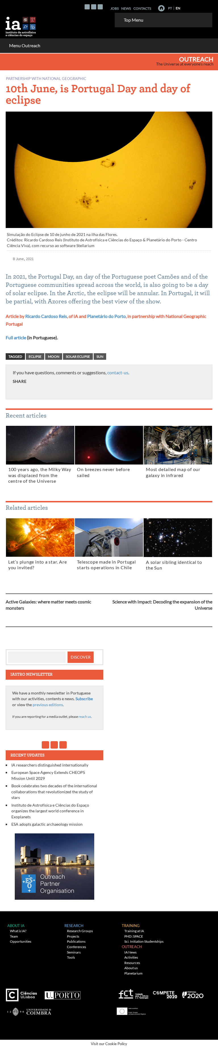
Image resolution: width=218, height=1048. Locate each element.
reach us (85, 716)
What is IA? (18, 931)
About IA (15, 925)
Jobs (114, 8)
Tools (71, 957)
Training (131, 925)
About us (131, 968)
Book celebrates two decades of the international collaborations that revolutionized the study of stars (54, 791)
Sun (100, 356)
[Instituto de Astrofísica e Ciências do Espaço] (21, 25)
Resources (132, 963)
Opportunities (20, 941)
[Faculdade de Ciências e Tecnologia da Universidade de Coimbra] (29, 1009)
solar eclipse (78, 356)
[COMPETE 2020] (165, 993)
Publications (76, 941)
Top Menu (133, 19)
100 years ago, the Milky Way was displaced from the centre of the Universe (39, 475)
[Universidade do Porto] (62, 993)
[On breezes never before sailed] (109, 446)
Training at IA (134, 931)
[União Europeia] (130, 1009)
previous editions (48, 704)
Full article (16, 337)
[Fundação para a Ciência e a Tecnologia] (133, 993)
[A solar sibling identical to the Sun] (178, 539)
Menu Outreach (24, 45)
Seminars (74, 952)
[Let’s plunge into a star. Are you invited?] (40, 538)
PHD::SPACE (133, 936)
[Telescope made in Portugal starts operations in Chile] (109, 538)
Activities (131, 957)
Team (14, 936)
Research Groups (80, 931)
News (126, 8)
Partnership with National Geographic (46, 78)
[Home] (161, 8)
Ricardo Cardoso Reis (46, 316)
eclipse (35, 356)
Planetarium (133, 973)
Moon (53, 356)
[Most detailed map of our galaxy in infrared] (178, 446)
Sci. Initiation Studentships (144, 941)
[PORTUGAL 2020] (192, 993)
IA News (130, 952)
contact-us (117, 372)
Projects (73, 936)
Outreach (196, 59)
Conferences (76, 947)
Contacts (142, 8)
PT (170, 8)
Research (73, 925)
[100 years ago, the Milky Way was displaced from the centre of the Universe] (40, 446)
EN (178, 8)
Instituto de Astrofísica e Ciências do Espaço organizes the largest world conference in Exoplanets (50, 811)
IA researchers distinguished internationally (49, 765)
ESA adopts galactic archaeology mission (47, 824)
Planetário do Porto (106, 316)
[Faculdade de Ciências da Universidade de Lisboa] (23, 993)
